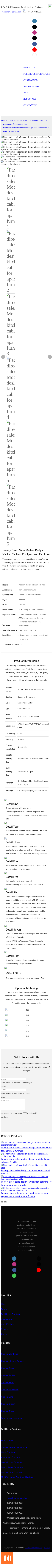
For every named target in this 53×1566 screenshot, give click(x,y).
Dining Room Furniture (12, 1467)
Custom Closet (8, 1404)
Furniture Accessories (11, 1418)
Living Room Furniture (11, 1462)
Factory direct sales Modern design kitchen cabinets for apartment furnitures (26, 129)
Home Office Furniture (11, 1472)
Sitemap (47, 1548)
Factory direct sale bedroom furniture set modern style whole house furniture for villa (25, 1195)
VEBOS (4, 121)
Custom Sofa (7, 1397)
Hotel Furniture (8, 1452)
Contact (5, 1334)
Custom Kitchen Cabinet (12, 1361)
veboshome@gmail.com (11, 12)
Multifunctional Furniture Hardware (17, 1477)
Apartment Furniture (38, 121)
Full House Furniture (18, 121)
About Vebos (7, 1324)
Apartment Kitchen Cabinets (15, 124)
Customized (7, 1319)
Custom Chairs (8, 1411)
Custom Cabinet (8, 1368)
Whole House (7, 1440)
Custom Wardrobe (9, 1354)
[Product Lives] (7, 1563)
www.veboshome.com (33, 1548)
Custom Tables (8, 1375)
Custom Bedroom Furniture (14, 1447)
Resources (6, 1329)
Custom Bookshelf (9, 1390)
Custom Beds (7, 1382)
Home (4, 1304)
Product (4, 1309)
